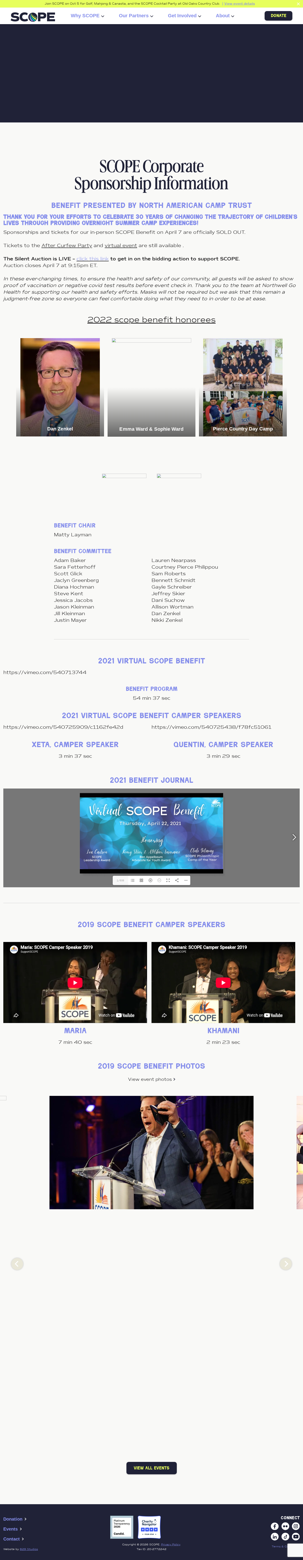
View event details (239, 4)
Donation (12, 1519)
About (223, 16)
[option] (60, 387)
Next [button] (286, 1264)
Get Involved (182, 16)
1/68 (120, 880)
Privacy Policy (170, 1544)
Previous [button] (17, 1264)
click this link (93, 259)
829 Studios (29, 1549)
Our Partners (134, 16)
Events (10, 1529)
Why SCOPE (85, 16)
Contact (11, 1539)
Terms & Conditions (286, 1546)
